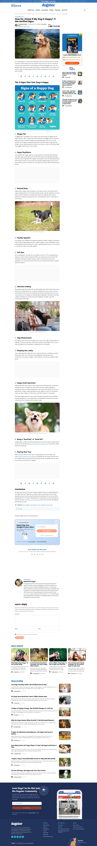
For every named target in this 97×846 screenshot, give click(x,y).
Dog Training (45, 10)
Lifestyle (51, 10)
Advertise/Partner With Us (64, 829)
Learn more (64, 13)
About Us (60, 827)
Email (39, 628)
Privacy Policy (32, 812)
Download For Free (73, 63)
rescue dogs (27, 594)
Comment (17, 614)
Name (16, 628)
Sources (20, 509)
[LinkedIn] (57, 26)
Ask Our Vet (64, 10)
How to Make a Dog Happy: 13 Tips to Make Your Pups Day (37, 505)
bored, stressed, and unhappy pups (38, 444)
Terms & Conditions (31, 541)
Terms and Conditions (78, 827)
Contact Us (60, 825)
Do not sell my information (79, 829)
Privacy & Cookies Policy (42, 541)
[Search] (85, 10)
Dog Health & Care (19, 17)
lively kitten (48, 594)
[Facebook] (12, 6)
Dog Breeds (57, 10)
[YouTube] (18, 6)
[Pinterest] (20, 6)
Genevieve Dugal (23, 24)
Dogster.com (48, 130)
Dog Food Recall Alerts (48, 836)
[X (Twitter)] (16, 6)
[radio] (32, 554)
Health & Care (31, 10)
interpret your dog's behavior (32, 500)
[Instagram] (14, 6)
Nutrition (38, 10)
